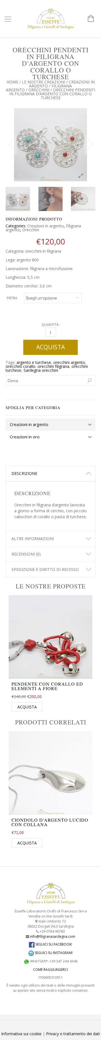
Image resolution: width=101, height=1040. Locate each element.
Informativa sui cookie (21, 1033)
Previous (11, 145)
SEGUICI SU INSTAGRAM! (53, 952)
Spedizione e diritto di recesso (45, 569)
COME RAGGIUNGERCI (50, 969)
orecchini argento (69, 362)
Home (12, 82)
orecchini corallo (20, 366)
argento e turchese (34, 362)
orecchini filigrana (53, 366)
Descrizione (24, 473)
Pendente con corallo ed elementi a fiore (47, 686)
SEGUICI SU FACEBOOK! (53, 944)
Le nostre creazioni (43, 82)
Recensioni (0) (26, 554)
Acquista (50, 347)
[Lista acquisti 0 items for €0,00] (88, 19)
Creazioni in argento (45, 225)
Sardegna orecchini (41, 370)
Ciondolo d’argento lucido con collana (50, 822)
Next (89, 145)
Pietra (12, 298)
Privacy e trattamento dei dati (73, 1033)
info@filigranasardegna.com (52, 936)
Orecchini (38, 89)
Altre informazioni (33, 538)
